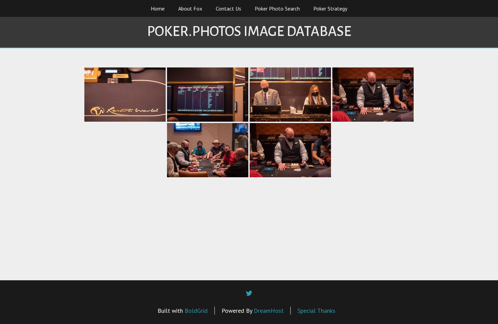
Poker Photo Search (277, 8)
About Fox (190, 8)
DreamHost (269, 311)
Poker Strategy (330, 8)
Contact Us (228, 8)
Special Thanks (316, 311)
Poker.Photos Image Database (249, 31)
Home (158, 8)
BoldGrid (196, 311)
